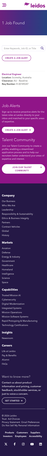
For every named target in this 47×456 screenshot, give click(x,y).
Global (5, 231)
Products (9, 432)
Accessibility (35, 436)
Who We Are (8, 205)
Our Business (8, 201)
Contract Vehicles (11, 226)
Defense (6, 252)
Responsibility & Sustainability (17, 213)
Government (8, 261)
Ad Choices (14, 418)
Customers (22, 432)
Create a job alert (16, 57)
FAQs (5, 363)
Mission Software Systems (15, 316)
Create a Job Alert (16, 129)
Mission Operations (12, 312)
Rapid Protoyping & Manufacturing (19, 320)
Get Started (12, 400)
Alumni (5, 359)
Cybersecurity (9, 299)
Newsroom (7, 338)
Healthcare (7, 265)
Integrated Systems (12, 308)
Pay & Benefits (9, 355)
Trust (4, 418)
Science (6, 278)
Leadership (7, 209)
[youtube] (31, 443)
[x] (5, 443)
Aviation (6, 248)
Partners (6, 222)
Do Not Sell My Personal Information (20, 425)
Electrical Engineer (11, 74)
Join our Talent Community (22, 169)
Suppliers (35, 432)
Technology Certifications (15, 325)
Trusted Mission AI (11, 295)
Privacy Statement (11, 422)
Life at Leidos (9, 351)
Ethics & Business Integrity (15, 218)
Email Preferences (30, 422)
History (5, 235)
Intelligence (8, 273)
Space (5, 282)
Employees (20, 436)
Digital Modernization (13, 303)
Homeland (7, 269)
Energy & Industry (11, 256)
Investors (7, 436)
